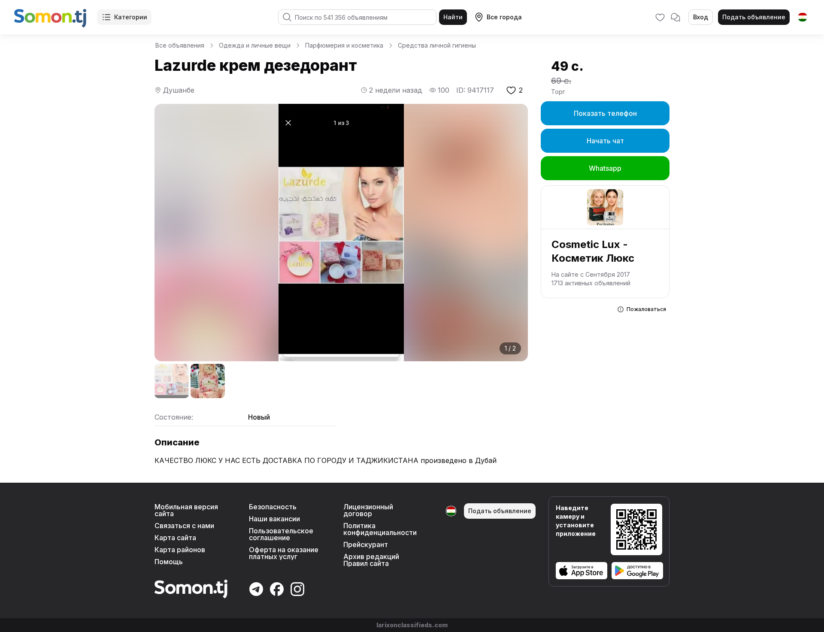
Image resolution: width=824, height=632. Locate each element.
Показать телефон (605, 113)
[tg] (802, 17)
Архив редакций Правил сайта (371, 560)
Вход (700, 17)
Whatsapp (605, 168)
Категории (130, 17)
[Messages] (675, 17)
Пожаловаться (646, 309)
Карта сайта (175, 537)
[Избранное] (660, 17)
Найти (453, 17)
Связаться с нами (184, 525)
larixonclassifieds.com (412, 625)
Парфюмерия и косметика (344, 45)
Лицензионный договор (368, 510)
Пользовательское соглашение (281, 534)
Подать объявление (753, 17)
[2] (208, 381)
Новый (259, 417)
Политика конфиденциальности (380, 529)
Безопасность (273, 506)
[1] (171, 381)
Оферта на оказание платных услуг (283, 553)
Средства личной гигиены (437, 45)
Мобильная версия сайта (186, 510)
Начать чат (605, 140)
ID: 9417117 (475, 90)
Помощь (168, 561)
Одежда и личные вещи (255, 45)
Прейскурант (365, 544)
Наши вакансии (274, 518)
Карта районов (179, 549)
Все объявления (179, 45)
